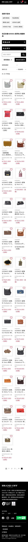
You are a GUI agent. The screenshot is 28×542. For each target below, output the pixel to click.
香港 (15, 513)
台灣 (9, 513)
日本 (3, 513)
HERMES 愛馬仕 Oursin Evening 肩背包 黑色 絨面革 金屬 (7, 272)
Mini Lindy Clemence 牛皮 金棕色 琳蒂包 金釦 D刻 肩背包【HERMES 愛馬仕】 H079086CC (20, 154)
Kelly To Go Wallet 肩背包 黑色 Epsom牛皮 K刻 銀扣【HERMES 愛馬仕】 (20, 124)
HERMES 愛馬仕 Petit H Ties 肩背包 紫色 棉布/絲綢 (20, 184)
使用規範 (5, 529)
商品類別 (11, 526)
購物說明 (17, 526)
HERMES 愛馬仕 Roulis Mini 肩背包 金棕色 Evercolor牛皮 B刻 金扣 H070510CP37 (20, 332)
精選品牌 (4, 526)
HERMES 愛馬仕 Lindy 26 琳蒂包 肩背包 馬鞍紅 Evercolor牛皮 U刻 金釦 (20, 391)
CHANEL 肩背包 (17, 26)
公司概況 (4, 532)
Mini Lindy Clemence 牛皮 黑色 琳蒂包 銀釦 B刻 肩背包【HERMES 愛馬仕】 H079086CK (20, 361)
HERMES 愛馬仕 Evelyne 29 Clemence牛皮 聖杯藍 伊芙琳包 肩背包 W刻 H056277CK (7, 95)
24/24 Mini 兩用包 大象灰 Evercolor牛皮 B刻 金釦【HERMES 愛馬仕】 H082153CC (7, 450)
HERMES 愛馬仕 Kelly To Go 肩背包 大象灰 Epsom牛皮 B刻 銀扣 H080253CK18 (7, 243)
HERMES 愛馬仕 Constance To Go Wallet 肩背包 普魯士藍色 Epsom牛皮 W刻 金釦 (20, 302)
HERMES (4, 91)
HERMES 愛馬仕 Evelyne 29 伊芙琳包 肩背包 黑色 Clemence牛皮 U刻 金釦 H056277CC (7, 302)
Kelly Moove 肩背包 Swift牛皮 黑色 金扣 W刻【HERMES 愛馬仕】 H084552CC (20, 213)
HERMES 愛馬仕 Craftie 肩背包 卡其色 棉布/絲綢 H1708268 (20, 272)
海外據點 (4, 511)
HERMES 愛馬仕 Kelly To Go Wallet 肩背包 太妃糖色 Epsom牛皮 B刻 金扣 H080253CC (7, 391)
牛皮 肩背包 (15, 18)
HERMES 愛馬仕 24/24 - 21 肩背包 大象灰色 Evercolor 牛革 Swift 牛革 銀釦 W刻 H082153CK (7, 421)
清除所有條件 (20, 60)
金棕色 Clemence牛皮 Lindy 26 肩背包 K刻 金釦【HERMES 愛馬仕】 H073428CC (20, 243)
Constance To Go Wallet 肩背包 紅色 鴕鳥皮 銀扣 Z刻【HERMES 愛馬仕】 (20, 421)
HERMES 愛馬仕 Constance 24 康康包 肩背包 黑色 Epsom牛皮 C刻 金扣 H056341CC (7, 184)
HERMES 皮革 (16, 22)
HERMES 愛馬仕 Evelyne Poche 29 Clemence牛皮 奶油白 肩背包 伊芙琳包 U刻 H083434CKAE (20, 95)
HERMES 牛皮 (7, 26)
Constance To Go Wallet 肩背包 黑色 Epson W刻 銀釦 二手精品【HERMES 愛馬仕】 (7, 332)
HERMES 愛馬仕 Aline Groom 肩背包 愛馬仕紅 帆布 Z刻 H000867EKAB (7, 124)
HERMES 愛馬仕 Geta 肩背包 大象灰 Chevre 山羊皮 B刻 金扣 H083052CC (7, 361)
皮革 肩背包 (6, 18)
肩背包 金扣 (6, 22)
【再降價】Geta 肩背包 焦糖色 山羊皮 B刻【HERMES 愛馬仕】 (7, 154)
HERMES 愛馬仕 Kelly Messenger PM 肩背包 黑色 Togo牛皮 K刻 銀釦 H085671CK (7, 213)
